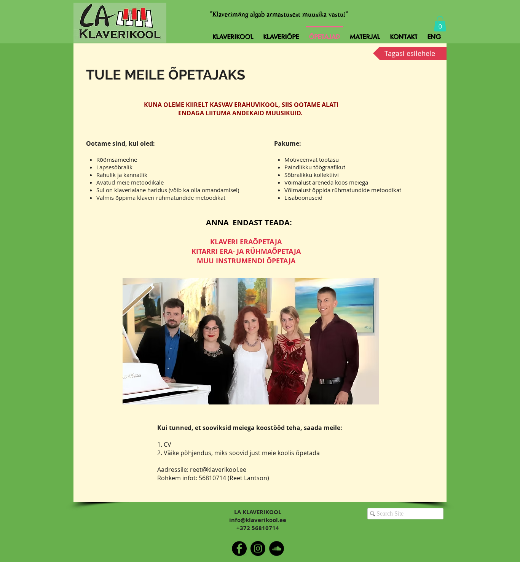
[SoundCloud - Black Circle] (276, 548)
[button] (440, 24)
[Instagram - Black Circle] (257, 548)
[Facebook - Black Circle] (239, 548)
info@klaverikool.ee (257, 520)
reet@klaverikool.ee (218, 469)
